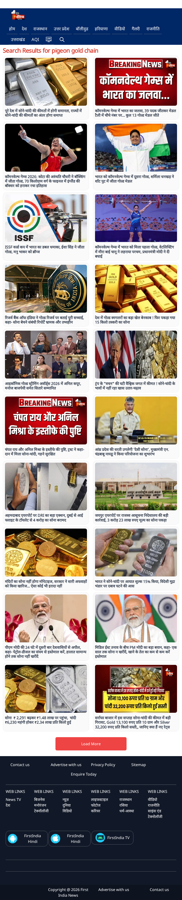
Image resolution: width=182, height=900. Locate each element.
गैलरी (136, 29)
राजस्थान (40, 29)
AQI (35, 39)
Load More (91, 743)
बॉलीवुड (82, 29)
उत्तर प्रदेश (61, 29)
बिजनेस (39, 799)
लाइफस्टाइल (99, 799)
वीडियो (119, 29)
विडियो (67, 810)
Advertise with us (66, 764)
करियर (95, 810)
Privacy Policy (103, 764)
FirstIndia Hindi (32, 838)
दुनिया (67, 805)
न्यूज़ (66, 799)
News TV (13, 799)
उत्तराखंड (18, 39)
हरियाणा (101, 29)
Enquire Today (83, 774)
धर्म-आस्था (126, 810)
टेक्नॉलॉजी (41, 810)
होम (12, 29)
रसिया (123, 805)
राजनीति (152, 29)
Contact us (20, 764)
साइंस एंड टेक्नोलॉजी (155, 813)
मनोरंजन (40, 805)
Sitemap (138, 764)
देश (24, 29)
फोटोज (95, 805)
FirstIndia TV (118, 837)
